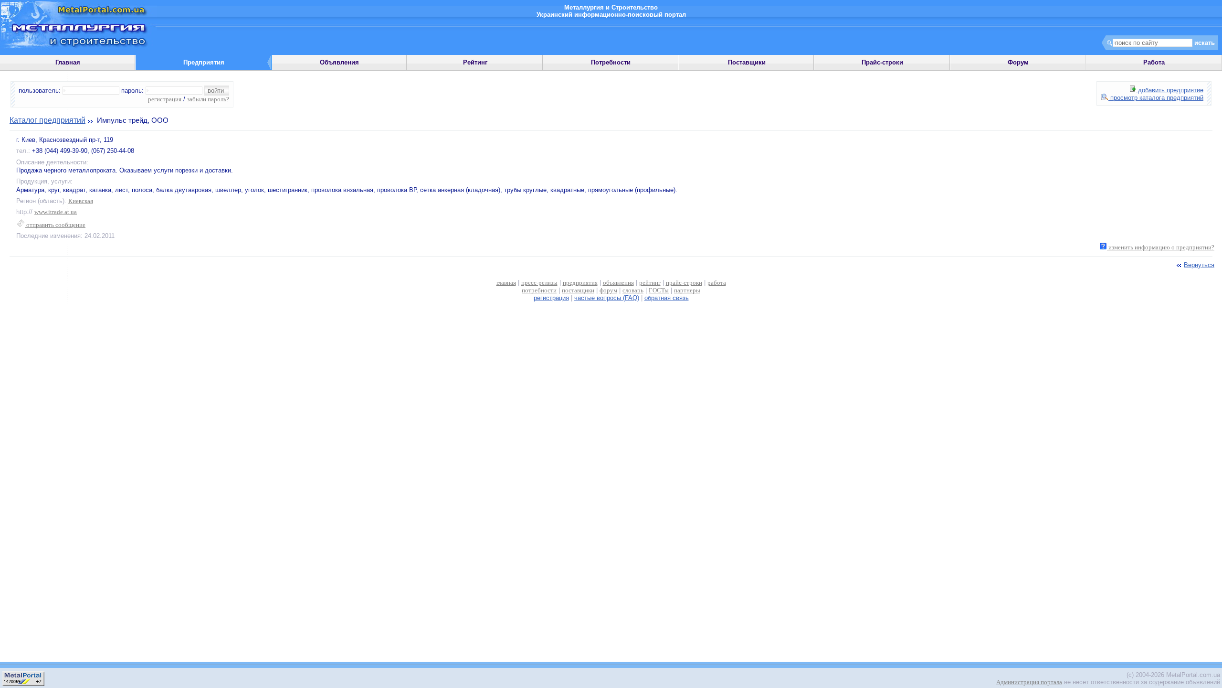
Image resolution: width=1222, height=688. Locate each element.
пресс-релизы (539, 282)
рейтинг (650, 282)
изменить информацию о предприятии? (1160, 247)
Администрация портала (1029, 682)
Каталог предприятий (47, 120)
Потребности (611, 62)
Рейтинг (475, 62)
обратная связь (666, 297)
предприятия (580, 282)
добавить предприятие (1169, 90)
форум (608, 290)
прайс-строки (684, 282)
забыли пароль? (208, 99)
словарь (632, 290)
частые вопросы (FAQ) (606, 297)
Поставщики (747, 62)
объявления (618, 282)
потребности (539, 290)
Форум (1018, 62)
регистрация (164, 99)
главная (506, 282)
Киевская (80, 200)
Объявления (339, 62)
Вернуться (1199, 265)
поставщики (578, 290)
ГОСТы (659, 290)
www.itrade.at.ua (55, 211)
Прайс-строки (882, 62)
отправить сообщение (55, 224)
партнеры (687, 290)
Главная (67, 62)
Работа (1154, 62)
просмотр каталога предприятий (1155, 97)
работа (716, 282)
